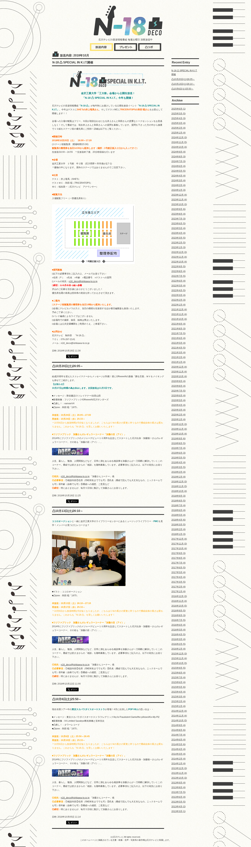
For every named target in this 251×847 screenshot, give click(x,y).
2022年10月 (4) (179, 261)
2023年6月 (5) (178, 223)
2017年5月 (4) (178, 572)
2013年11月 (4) (179, 773)
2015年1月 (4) (178, 706)
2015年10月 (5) (179, 663)
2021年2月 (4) (178, 357)
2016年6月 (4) (178, 625)
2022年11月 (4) (179, 257)
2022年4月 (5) (178, 290)
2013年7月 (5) (178, 792)
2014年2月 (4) (178, 758)
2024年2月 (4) (178, 185)
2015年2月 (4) (178, 701)
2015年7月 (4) (178, 677)
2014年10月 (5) (179, 720)
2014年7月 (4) (178, 735)
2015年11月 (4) (179, 658)
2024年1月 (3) (178, 190)
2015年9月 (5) (178, 668)
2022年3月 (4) (178, 295)
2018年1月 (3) (178, 534)
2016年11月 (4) (179, 601)
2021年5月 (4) (178, 343)
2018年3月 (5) (178, 524)
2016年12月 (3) (179, 596)
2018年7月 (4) (178, 505)
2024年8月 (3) (178, 156)
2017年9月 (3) (178, 553)
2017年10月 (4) (179, 548)
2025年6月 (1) (178, 109)
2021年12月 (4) (179, 309)
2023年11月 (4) (179, 199)
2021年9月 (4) (178, 324)
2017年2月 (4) (178, 586)
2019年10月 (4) (179, 434)
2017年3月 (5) (178, 582)
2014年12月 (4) (179, 711)
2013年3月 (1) (178, 811)
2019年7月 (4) (178, 448)
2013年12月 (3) (179, 768)
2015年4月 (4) (178, 692)
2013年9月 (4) (178, 782)
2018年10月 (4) (179, 491)
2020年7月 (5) (178, 390)
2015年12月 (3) (179, 653)
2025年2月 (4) (178, 128)
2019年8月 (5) (178, 443)
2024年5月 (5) (178, 171)
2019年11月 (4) (179, 429)
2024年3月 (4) (178, 180)
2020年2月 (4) (178, 414)
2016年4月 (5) (178, 634)
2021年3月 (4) (178, 352)
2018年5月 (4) (178, 515)
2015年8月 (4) (178, 672)
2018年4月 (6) (178, 520)
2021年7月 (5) (178, 333)
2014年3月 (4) (178, 754)
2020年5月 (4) (178, 400)
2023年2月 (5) (178, 242)
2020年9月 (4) (178, 381)
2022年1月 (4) (178, 304)
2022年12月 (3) (179, 252)
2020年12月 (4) (179, 367)
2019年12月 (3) (179, 424)
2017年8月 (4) (178, 558)
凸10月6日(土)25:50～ (182, 88)
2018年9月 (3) (178, 496)
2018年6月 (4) (178, 510)
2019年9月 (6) (178, 438)
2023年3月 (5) (178, 238)
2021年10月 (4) (179, 319)
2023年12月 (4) (179, 195)
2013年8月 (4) (178, 787)
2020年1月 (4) (178, 419)
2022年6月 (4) (178, 281)
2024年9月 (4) (178, 152)
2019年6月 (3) (178, 453)
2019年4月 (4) (178, 462)
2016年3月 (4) (178, 639)
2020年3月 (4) (178, 410)
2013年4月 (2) (178, 806)
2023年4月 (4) (178, 233)
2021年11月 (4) (179, 314)
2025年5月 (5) (178, 113)
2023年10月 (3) (179, 204)
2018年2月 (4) (178, 529)
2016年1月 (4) (178, 649)
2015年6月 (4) (178, 682)
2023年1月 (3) (178, 247)
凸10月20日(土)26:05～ (183, 79)
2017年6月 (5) (178, 567)
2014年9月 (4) (178, 725)
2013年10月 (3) (179, 778)
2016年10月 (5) (179, 606)
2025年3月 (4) (178, 123)
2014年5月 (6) (178, 744)
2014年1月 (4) (178, 763)
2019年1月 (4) (178, 477)
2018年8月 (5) (178, 500)
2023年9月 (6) (178, 209)
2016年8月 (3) (178, 615)
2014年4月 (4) (178, 749)
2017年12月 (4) (179, 539)
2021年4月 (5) (178, 347)
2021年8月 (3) (178, 328)
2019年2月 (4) (178, 472)
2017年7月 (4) (178, 563)
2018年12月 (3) (179, 481)
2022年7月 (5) (178, 276)
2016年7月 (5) (178, 620)
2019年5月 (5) (178, 457)
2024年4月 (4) (178, 175)
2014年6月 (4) (178, 739)
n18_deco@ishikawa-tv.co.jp (83, 281)
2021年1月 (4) (178, 362)
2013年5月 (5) (178, 801)
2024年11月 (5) (179, 142)
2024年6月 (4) (178, 166)
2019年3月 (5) (178, 467)
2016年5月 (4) (178, 629)
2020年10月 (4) (179, 376)
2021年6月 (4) (178, 338)
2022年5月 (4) (178, 285)
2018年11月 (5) (179, 486)
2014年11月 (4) (179, 715)
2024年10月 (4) (179, 147)
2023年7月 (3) (178, 218)
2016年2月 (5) (178, 644)
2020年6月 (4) (178, 395)
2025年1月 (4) (178, 132)
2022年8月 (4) (178, 271)
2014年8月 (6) (178, 730)
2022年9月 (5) (178, 266)
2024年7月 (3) (178, 161)
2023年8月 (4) (178, 214)
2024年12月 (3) (179, 137)
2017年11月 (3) (179, 543)
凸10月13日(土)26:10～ (183, 84)
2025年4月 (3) (178, 118)
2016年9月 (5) (178, 610)
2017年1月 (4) (178, 591)
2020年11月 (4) (179, 371)
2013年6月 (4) (178, 797)
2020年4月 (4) (178, 405)
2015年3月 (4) (178, 696)
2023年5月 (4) (178, 228)
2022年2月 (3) (178, 300)
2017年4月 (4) (178, 577)
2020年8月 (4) (178, 386)
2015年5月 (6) (178, 687)
